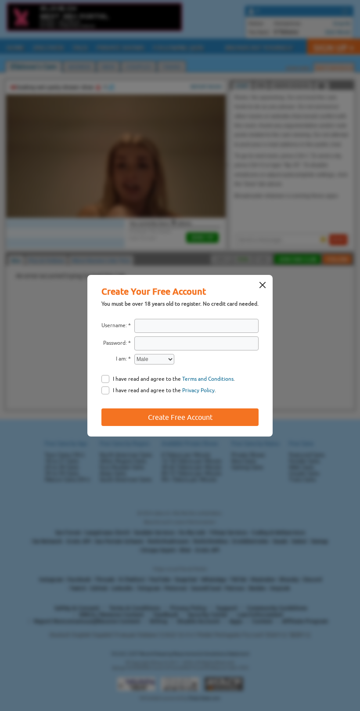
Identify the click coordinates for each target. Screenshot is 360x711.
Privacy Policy (198, 390)
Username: (114, 325)
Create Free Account (180, 417)
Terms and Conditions (208, 379)
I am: (121, 359)
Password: (115, 343)
